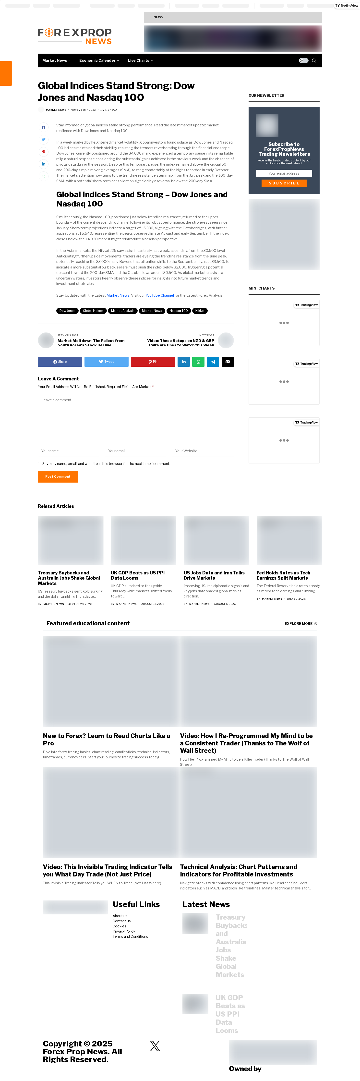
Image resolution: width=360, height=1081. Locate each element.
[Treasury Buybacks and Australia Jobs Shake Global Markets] (195, 923)
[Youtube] (181, 1046)
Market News (56, 109)
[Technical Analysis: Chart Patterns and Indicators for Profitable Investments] (248, 812)
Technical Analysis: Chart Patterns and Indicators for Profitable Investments (238, 870)
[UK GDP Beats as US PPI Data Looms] (195, 1004)
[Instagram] (168, 1046)
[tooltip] (6, 67)
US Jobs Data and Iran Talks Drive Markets (214, 575)
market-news (152, 311)
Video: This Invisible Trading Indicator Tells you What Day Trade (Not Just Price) (107, 870)
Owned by (245, 1069)
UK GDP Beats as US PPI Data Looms (138, 575)
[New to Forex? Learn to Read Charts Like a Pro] (111, 681)
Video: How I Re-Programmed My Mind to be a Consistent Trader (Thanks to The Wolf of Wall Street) (246, 743)
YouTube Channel (159, 295)
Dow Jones (67, 311)
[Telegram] (142, 1046)
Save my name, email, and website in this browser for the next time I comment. (106, 464)
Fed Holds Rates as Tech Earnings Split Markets (283, 575)
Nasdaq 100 (179, 311)
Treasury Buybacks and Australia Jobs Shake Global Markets (219, 17)
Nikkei (199, 311)
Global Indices (93, 311)
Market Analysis (122, 311)
